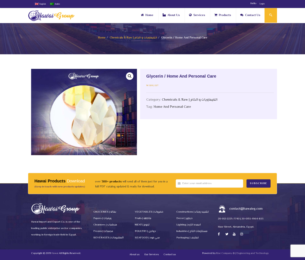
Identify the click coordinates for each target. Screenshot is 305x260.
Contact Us (252, 15)
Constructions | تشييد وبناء (192, 212)
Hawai (55, 253)
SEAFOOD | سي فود (147, 238)
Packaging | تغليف (187, 238)
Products (225, 15)
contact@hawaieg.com (246, 209)
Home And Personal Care (172, 107)
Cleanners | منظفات (105, 225)
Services (199, 15)
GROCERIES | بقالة (104, 212)
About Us (173, 15)
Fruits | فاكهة (143, 218)
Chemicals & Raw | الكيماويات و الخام (133, 38)
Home (149, 15)
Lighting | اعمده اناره (188, 225)
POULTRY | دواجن (145, 231)
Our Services (151, 255)
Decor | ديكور (184, 218)
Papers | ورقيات (102, 218)
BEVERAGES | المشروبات (108, 238)
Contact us (169, 255)
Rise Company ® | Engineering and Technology (242, 253)
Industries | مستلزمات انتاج (191, 231)
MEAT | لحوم (142, 225)
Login (262, 3)
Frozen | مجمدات (103, 231)
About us (134, 255)
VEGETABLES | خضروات (149, 212)
